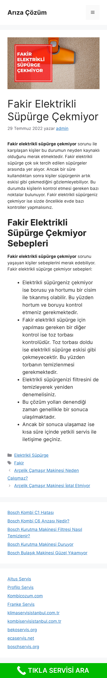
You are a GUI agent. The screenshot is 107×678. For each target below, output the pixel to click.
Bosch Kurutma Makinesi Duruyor (40, 544)
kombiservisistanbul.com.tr (34, 621)
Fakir (19, 462)
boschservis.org (23, 646)
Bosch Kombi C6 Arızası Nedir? (38, 520)
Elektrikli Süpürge (31, 455)
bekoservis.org (22, 629)
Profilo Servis (20, 587)
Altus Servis (19, 578)
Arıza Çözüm (27, 12)
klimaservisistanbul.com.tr (33, 612)
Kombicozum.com (25, 595)
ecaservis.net (20, 638)
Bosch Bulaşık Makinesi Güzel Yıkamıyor (47, 552)
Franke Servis (21, 604)
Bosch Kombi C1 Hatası (30, 512)
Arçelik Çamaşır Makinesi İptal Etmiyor (52, 485)
